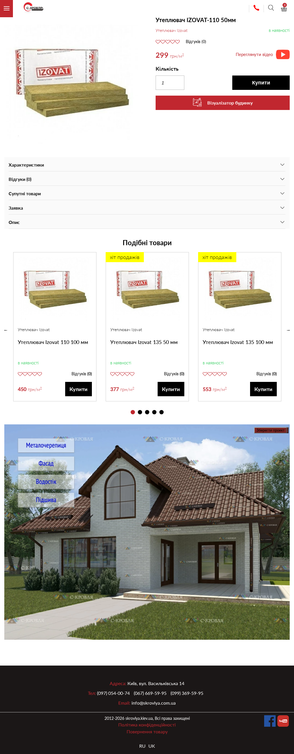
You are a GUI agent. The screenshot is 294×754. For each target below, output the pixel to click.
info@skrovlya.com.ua (153, 702)
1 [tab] (133, 412)
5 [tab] (161, 412)
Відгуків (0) (196, 42)
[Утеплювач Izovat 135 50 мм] (147, 289)
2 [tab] (140, 412)
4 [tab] (154, 412)
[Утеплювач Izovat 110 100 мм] (55, 289)
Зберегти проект (270, 430)
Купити (261, 83)
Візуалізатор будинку (230, 102)
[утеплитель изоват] (71, 83)
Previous (5, 329)
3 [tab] (147, 412)
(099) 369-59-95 (187, 693)
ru (142, 746)
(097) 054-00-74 (113, 693)
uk (151, 746)
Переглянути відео (254, 54)
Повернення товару (147, 731)
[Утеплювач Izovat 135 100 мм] (240, 289)
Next (288, 329)
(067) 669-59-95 (150, 693)
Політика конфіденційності (147, 724)
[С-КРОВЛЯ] (31, 8)
